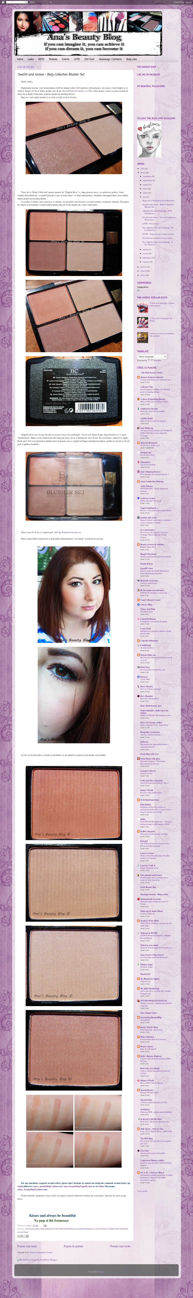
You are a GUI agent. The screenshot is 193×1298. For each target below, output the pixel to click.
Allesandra (145, 462)
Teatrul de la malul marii (150, 445)
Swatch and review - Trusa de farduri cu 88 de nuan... (159, 218)
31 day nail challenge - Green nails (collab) (162, 304)
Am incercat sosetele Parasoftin (152, 1153)
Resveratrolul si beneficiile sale (152, 669)
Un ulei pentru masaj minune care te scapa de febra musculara (154, 878)
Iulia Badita (145, 804)
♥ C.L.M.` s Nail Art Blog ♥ (152, 1172)
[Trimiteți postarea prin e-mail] (44, 1225)
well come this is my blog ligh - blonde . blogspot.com (155, 992)
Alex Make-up (146, 428)
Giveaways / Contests (110, 59)
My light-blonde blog (149, 988)
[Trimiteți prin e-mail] (18, 1236)
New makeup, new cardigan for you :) (154, 474)
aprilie (145, 249)
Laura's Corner (147, 853)
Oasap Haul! (145, 1019)
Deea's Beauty (146, 686)
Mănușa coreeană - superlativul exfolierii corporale (156, 1004)
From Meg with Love (149, 754)
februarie (147, 257)
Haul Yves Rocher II (148, 1049)
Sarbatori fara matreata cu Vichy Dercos (156, 947)
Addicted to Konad (149, 408)
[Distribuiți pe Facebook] (27, 1236)
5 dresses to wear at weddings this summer (162, 334)
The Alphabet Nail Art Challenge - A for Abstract (157, 243)
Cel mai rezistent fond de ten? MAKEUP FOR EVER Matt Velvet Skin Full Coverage (156, 433)
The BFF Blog (146, 1138)
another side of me (148, 517)
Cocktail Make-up (147, 913)
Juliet (143, 819)
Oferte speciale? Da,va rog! (151, 500)
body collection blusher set (65, 1228)
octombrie (147, 176)
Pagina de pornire (73, 1246)
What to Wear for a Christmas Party (154, 401)
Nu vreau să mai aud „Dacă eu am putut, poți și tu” (155, 1142)
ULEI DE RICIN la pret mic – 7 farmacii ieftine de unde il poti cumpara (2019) (156, 822)
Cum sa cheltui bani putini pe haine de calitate (155, 1072)
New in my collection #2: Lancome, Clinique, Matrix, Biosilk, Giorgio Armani (154, 535)
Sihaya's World (147, 1080)
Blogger (101, 1271)
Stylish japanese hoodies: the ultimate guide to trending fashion (155, 390)
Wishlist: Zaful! (146, 967)
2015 (143, 168)
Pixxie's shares (146, 1046)
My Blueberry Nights (149, 978)
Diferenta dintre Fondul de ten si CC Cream (154, 902)
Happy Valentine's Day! (149, 867)
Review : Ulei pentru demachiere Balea (155, 510)
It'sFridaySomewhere (149, 799)
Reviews (53, 59)
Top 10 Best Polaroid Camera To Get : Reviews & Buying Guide (155, 844)
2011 (143, 275)
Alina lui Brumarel (148, 442)
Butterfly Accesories (149, 580)
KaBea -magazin (147, 831)
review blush (101, 1228)
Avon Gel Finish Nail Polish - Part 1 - (154, 783)
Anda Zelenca (146, 486)
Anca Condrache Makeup (151, 481)
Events (65, 59)
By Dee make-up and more (152, 590)
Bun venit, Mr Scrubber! (149, 698)
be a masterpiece (147, 529)
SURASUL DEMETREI (151, 1119)
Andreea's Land (147, 498)
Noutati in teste (146, 773)
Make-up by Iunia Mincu (151, 911)
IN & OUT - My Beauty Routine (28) (154, 1121)
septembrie (147, 180)
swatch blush (22, 1232)
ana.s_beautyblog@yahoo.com (48, 1186)
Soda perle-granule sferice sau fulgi (154, 833)
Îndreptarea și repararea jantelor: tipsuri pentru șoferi (155, 632)
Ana (29, 1225)
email (20, 1186)
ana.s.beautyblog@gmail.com (77, 1186)
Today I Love (145, 981)
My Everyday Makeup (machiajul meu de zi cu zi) (156, 658)
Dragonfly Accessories (150, 732)
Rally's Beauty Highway (151, 1056)
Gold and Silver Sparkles (151, 780)
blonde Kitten (146, 563)
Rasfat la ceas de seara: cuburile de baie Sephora (156, 1164)
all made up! (146, 452)
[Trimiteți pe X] (24, 1236)
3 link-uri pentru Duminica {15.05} (153, 1102)
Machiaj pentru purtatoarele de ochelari (155, 556)
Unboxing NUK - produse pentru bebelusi (156, 1112)
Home (20, 59)
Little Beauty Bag (148, 887)
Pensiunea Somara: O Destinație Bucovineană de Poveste (153, 762)
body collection (46, 1228)
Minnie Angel (146, 964)
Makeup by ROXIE (149, 932)
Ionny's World (146, 790)
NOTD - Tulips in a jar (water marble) (158, 234)
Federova (144, 741)
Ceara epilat (142, 1191)
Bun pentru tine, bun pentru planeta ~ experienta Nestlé (154, 745)
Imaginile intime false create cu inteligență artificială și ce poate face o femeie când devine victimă (155, 809)
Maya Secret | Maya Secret (152, 954)
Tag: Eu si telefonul (147, 464)
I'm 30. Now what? (147, 455)
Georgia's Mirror (148, 770)
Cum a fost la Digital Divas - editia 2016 (156, 1131)
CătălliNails (145, 645)
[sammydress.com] (138, 290)
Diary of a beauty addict (151, 722)
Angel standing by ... (149, 507)
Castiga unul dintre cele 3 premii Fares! (155, 379)
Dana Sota (145, 667)
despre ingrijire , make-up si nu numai (154, 711)
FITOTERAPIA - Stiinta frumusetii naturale (154, 489)
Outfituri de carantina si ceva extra (153, 592)
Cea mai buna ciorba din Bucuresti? (154, 957)
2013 (143, 267)
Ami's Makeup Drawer (150, 471)
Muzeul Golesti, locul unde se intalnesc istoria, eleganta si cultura (155, 521)
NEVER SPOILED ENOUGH (153, 1000)
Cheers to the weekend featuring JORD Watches (155, 1059)
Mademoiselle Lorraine (150, 899)
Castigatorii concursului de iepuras (153, 621)
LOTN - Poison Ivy (150, 223)
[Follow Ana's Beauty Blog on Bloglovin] (149, 156)
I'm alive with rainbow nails (151, 792)
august (145, 184)
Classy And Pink (147, 609)
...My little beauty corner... (152, 372)
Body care (132, 59)
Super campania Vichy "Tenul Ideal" (154, 725)
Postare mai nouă (26, 1246)
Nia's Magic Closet (148, 1012)
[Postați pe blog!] (21, 1236)
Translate (157, 360)
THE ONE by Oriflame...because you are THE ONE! (156, 924)
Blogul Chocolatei (148, 554)
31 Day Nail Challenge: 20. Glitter (161, 319)
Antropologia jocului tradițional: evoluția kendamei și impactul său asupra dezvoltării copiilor (156, 1177)
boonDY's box (146, 568)
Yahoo (101, 1186)
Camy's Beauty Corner (150, 599)
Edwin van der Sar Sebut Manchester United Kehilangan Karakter (154, 572)
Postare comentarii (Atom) (41, 1252)
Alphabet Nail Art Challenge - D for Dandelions (157, 212)
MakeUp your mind (149, 945)
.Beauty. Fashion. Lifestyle (151, 377)
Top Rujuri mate (146, 611)
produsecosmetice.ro (86, 1228)
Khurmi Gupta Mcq (147, 546)
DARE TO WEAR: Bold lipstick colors (155, 715)
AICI (78, 87)
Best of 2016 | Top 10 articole (151, 1082)
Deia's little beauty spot (150, 705)
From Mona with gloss (150, 758)
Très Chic (144, 1150)
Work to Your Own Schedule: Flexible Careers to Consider (155, 857)
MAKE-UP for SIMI (149, 920)
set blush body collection (117, 1228)
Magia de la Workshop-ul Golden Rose (158, 200)
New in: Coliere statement (150, 689)
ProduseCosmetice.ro (77, 90)
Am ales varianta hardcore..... (151, 734)
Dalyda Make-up (148, 654)
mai (144, 197)
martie (145, 253)
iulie (145, 188)
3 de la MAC (145, 679)
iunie (145, 192)
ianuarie (146, 261)
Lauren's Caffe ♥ (147, 865)
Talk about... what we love (151, 1128)
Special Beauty (147, 1090)
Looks (31, 59)
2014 (143, 172)
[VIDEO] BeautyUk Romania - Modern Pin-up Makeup (155, 936)
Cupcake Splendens (149, 640)
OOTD (77, 59)
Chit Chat (89, 59)
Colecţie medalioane (148, 583)
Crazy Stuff (145, 628)
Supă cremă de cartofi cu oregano (153, 420)
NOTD (41, 59)
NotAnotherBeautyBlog (151, 1017)
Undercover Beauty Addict (152, 1160)
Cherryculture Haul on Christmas (153, 1039)
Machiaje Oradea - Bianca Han (154, 894)
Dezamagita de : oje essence (151, 1029)
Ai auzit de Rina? (147, 647)
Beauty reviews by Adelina (152, 544)
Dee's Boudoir (146, 696)
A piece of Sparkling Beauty (152, 399)
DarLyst (144, 676)
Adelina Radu (146, 418)
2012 (143, 271)
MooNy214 (145, 974)
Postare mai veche (120, 1246)
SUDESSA (145, 1109)
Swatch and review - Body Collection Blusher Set (158, 205)
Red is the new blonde (150, 1068)
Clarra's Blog (146, 604)
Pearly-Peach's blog (149, 1027)
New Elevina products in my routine (157, 238)
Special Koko (146, 1099)
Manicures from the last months (152, 411)
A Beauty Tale (146, 386)
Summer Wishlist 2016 (149, 1092)
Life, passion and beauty (151, 875)
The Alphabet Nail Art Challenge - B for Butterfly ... (157, 228)
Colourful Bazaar (148, 618)
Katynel (144, 841)
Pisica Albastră (147, 1036)
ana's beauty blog (32, 1228)
